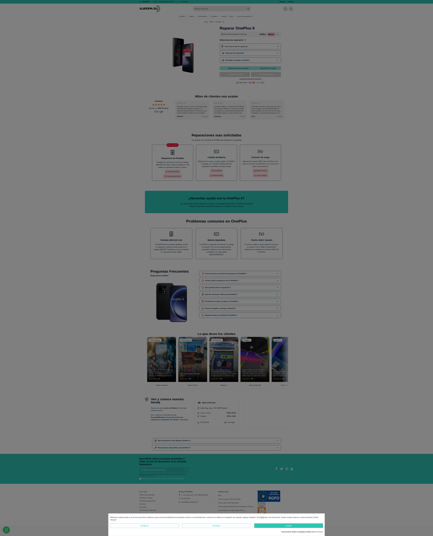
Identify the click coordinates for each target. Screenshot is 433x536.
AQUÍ (262, 517)
